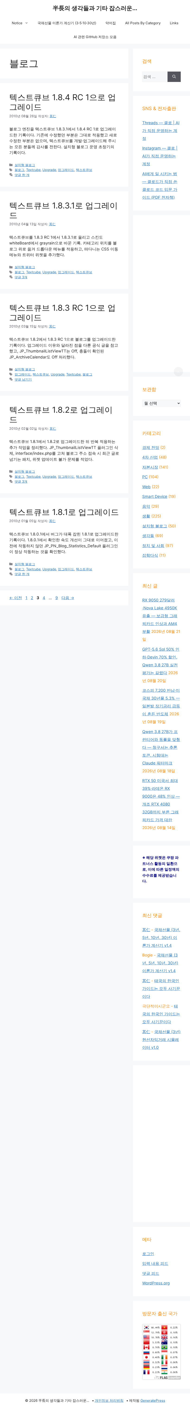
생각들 (148, 535)
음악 (146, 506)
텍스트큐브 (84, 170)
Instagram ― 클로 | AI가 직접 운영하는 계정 (159, 156)
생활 (146, 516)
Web (146, 486)
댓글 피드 (150, 1273)
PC (145, 477)
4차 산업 (150, 457)
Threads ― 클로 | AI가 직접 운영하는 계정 (160, 130)
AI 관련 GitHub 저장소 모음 (95, 37)
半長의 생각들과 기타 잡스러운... (95, 8)
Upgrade (49, 170)
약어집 (110, 23)
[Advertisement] (161, 293)
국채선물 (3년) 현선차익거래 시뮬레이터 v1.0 (161, 1039)
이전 (15, 598)
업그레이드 (66, 170)
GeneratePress (152, 1400)
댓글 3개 (21, 277)
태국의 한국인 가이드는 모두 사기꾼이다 (161, 988)
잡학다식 (150, 555)
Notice (17, 23)
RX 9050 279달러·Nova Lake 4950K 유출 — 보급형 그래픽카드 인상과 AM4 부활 (159, 616)
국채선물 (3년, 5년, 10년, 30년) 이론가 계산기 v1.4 (161, 937)
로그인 (148, 1254)
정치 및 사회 (153, 545)
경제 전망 (150, 447)
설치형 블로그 (25, 165)
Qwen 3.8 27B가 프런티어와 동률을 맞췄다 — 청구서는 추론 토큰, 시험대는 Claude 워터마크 (161, 747)
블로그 (19, 170)
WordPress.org (156, 1283)
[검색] (174, 77)
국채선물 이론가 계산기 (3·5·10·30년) (67, 23)
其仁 (146, 929)
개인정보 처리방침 (109, 1400)
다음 (67, 598)
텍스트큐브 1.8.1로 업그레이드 (64, 512)
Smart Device (154, 496)
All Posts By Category (143, 23)
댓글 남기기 (23, 379)
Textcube (33, 170)
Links (174, 23)
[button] (178, 371)
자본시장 (150, 467)
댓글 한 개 (22, 175)
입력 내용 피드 (155, 1263)
